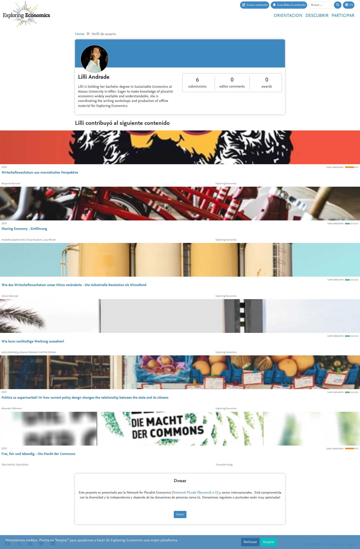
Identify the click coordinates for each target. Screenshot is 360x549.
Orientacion (288, 15)
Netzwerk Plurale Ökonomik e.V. (195, 492)
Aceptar (268, 542)
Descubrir (316, 15)
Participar (343, 15)
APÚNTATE (274, 45)
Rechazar (250, 542)
